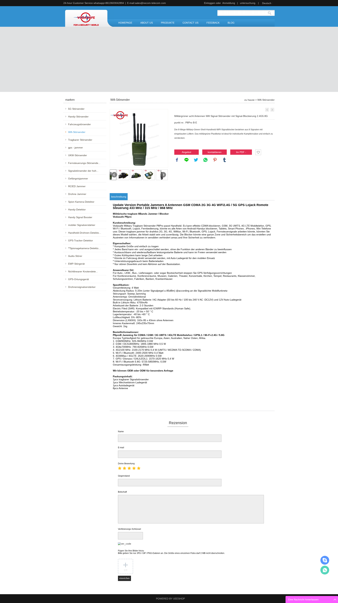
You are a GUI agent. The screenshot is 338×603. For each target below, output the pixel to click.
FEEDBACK (213, 22)
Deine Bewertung (126, 463)
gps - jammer (75, 147)
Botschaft (122, 492)
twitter (196, 160)
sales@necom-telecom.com (150, 3)
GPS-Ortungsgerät (78, 279)
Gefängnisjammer (78, 178)
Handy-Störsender (78, 116)
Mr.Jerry (324, 560)
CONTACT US (190, 22)
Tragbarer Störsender (80, 139)
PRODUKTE (167, 22)
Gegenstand (124, 476)
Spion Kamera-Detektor (81, 201)
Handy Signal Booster (80, 217)
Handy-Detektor (77, 209)
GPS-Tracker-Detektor (80, 240)
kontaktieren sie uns (214, 153)
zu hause (249, 99)
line (186, 160)
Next (163, 175)
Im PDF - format (241, 153)
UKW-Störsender (77, 155)
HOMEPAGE (125, 22)
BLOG (231, 22)
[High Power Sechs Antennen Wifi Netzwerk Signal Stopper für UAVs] (267, 110)
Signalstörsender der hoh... (83, 170)
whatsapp (205, 160)
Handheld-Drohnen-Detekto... (84, 232)
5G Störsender (76, 108)
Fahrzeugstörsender (79, 124)
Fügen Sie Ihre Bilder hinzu (171, 551)
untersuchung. (248, 3)
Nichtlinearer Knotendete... (83, 271)
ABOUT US (146, 22)
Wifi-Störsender (76, 132)
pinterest (215, 160)
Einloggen (209, 3)
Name (121, 431)
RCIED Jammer (77, 186)
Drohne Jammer (77, 194)
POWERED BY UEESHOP (170, 598)
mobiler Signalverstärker (81, 225)
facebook (177, 160)
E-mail (121, 447)
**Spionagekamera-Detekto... (84, 248)
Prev (114, 175)
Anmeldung (228, 3)
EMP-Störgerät (76, 263)
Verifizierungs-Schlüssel (129, 529)
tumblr (224, 160)
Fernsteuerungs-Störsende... (84, 163)
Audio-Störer (75, 256)
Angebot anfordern (186, 153)
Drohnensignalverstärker (82, 287)
